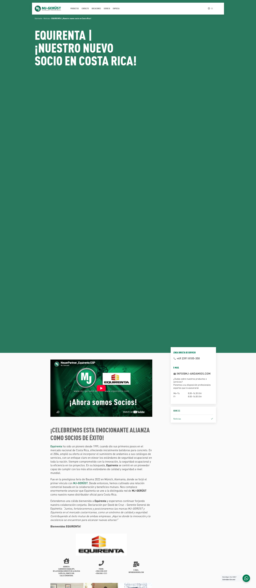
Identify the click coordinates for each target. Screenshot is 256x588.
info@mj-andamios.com (193, 373)
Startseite (38, 18)
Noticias (47, 18)
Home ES (176, 410)
